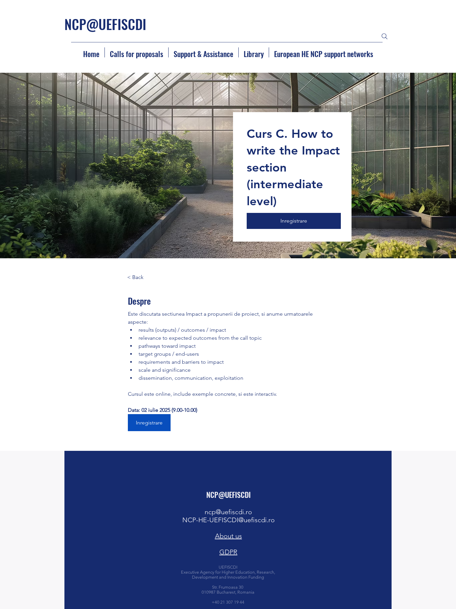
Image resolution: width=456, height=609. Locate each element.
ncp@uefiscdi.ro (228, 512)
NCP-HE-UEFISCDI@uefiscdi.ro (228, 520)
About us (228, 536)
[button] (294, 221)
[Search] (385, 36)
